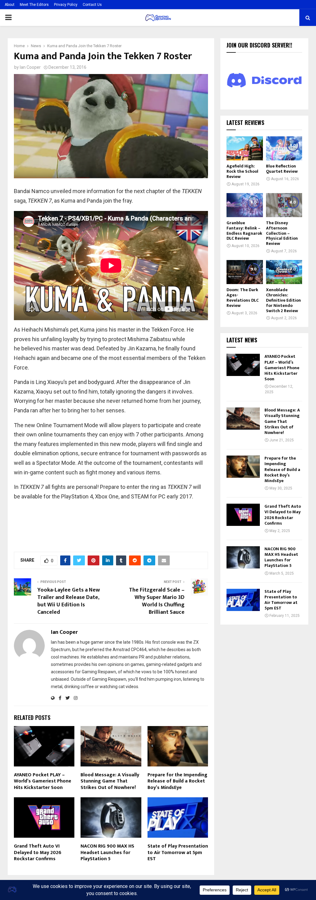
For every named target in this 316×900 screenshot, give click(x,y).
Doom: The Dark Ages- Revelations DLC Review (243, 297)
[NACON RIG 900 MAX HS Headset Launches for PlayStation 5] (243, 557)
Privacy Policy (65, 4)
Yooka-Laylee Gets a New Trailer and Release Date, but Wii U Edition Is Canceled (68, 601)
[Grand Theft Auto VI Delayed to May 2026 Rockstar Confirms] (243, 515)
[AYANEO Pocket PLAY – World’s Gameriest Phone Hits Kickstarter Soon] (243, 365)
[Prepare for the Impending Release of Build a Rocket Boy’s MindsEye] (243, 467)
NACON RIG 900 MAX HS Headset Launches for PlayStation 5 (107, 852)
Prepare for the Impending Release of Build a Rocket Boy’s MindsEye (177, 781)
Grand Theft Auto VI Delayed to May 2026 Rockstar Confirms (37, 852)
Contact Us (92, 4)
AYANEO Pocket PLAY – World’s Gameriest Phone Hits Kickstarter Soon (42, 781)
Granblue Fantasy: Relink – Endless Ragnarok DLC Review (244, 230)
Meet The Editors (34, 4)
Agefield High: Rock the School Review (242, 171)
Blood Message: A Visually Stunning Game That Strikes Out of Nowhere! (110, 781)
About (10, 4)
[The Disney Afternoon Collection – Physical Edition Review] (284, 205)
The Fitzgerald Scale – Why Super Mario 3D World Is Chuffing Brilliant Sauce (157, 601)
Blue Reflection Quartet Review (282, 169)
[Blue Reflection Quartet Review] (284, 148)
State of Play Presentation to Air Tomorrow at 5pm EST (178, 852)
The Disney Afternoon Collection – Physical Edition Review (282, 233)
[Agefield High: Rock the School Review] (245, 148)
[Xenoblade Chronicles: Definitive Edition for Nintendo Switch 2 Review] (284, 272)
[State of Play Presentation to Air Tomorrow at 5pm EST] (243, 600)
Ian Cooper (30, 67)
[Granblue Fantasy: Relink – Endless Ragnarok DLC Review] (245, 205)
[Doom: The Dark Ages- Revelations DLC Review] (245, 272)
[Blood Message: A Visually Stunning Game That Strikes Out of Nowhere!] (243, 418)
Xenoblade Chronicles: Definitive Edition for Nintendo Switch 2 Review (283, 300)
